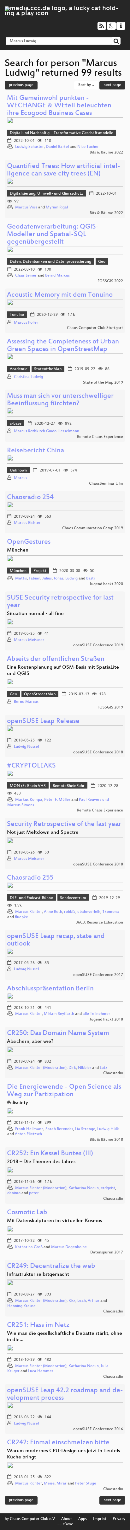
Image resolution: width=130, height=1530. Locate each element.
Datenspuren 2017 (106, 1252)
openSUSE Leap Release (43, 721)
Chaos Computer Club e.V (32, 1519)
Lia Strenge (85, 1129)
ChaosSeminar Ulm (106, 484)
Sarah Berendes (59, 1129)
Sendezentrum (73, 898)
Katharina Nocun (83, 1188)
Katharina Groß (29, 1247)
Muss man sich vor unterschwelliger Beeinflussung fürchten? (60, 400)
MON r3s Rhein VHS (28, 786)
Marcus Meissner (29, 640)
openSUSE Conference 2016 (98, 1429)
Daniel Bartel (57, 147)
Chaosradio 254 (30, 498)
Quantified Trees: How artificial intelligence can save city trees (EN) (63, 170)
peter (34, 1193)
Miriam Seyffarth (59, 1014)
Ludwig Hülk (108, 1129)
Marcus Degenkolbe (69, 1247)
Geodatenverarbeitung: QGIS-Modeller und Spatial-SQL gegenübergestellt (53, 234)
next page (112, 85)
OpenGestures (28, 542)
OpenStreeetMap (40, 694)
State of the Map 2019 (103, 382)
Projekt (39, 571)
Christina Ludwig (28, 377)
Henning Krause (21, 1306)
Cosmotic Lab (27, 1213)
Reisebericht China (35, 451)
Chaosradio (113, 1073)
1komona (110, 912)
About (66, 1519)
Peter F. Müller (57, 800)
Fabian (34, 578)
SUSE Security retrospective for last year (60, 602)
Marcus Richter (27, 523)
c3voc (68, 1524)
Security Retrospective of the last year (64, 824)
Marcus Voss (26, 207)
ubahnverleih (88, 912)
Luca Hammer (40, 1371)
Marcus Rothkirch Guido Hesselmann (46, 431)
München (18, 571)
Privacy (119, 1519)
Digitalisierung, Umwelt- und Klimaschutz (46, 193)
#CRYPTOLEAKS (31, 766)
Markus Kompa (28, 800)
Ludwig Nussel (26, 747)
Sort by (85, 85)
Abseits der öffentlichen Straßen (55, 659)
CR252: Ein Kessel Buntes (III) (50, 1154)
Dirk (72, 1068)
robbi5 (69, 912)
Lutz (103, 1068)
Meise (49, 1483)
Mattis (21, 578)
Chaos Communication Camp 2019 (92, 528)
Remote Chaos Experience (100, 437)
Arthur (93, 1301)
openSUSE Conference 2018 (98, 752)
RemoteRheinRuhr (69, 786)
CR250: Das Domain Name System (58, 1033)
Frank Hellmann (29, 1129)
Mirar (61, 1483)
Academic (18, 369)
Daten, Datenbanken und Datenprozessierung (50, 262)
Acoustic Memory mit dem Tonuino (60, 295)
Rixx (71, 1301)
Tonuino (17, 315)
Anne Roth (53, 912)
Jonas (58, 578)
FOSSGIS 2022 (110, 281)
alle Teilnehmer (96, 1014)
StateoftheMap (48, 369)
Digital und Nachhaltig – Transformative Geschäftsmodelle (61, 133)
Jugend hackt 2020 (106, 584)
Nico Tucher (88, 147)
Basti (90, 578)
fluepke (21, 917)
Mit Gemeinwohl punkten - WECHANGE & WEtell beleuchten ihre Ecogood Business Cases (59, 105)
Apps (82, 1519)
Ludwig (71, 578)
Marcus (20, 478)
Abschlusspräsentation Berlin (50, 989)
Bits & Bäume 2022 (106, 152)
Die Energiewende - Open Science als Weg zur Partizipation (64, 1091)
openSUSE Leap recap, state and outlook (56, 940)
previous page (21, 85)
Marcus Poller (26, 323)
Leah (81, 1301)
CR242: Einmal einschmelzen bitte (58, 1443)
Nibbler (84, 1068)
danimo (14, 1193)
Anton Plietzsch (28, 1134)
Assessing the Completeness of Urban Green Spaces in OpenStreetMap (63, 345)
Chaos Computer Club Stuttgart (95, 328)
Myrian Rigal (57, 207)
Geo (101, 262)
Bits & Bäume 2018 (106, 1140)
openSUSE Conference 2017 (98, 975)
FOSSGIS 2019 (110, 707)
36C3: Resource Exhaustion (99, 922)
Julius (47, 578)
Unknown (18, 470)
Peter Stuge (85, 1483)
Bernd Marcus (57, 275)
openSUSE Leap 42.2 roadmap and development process (65, 1394)
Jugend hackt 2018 (106, 1019)
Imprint (99, 1519)
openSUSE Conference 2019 (98, 645)
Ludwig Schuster (29, 147)
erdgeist (108, 1188)
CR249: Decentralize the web (51, 1266)
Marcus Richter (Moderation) (41, 1068)
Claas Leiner (26, 275)
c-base (15, 424)
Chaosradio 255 (30, 878)
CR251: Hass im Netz (38, 1325)
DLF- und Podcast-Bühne (31, 898)
